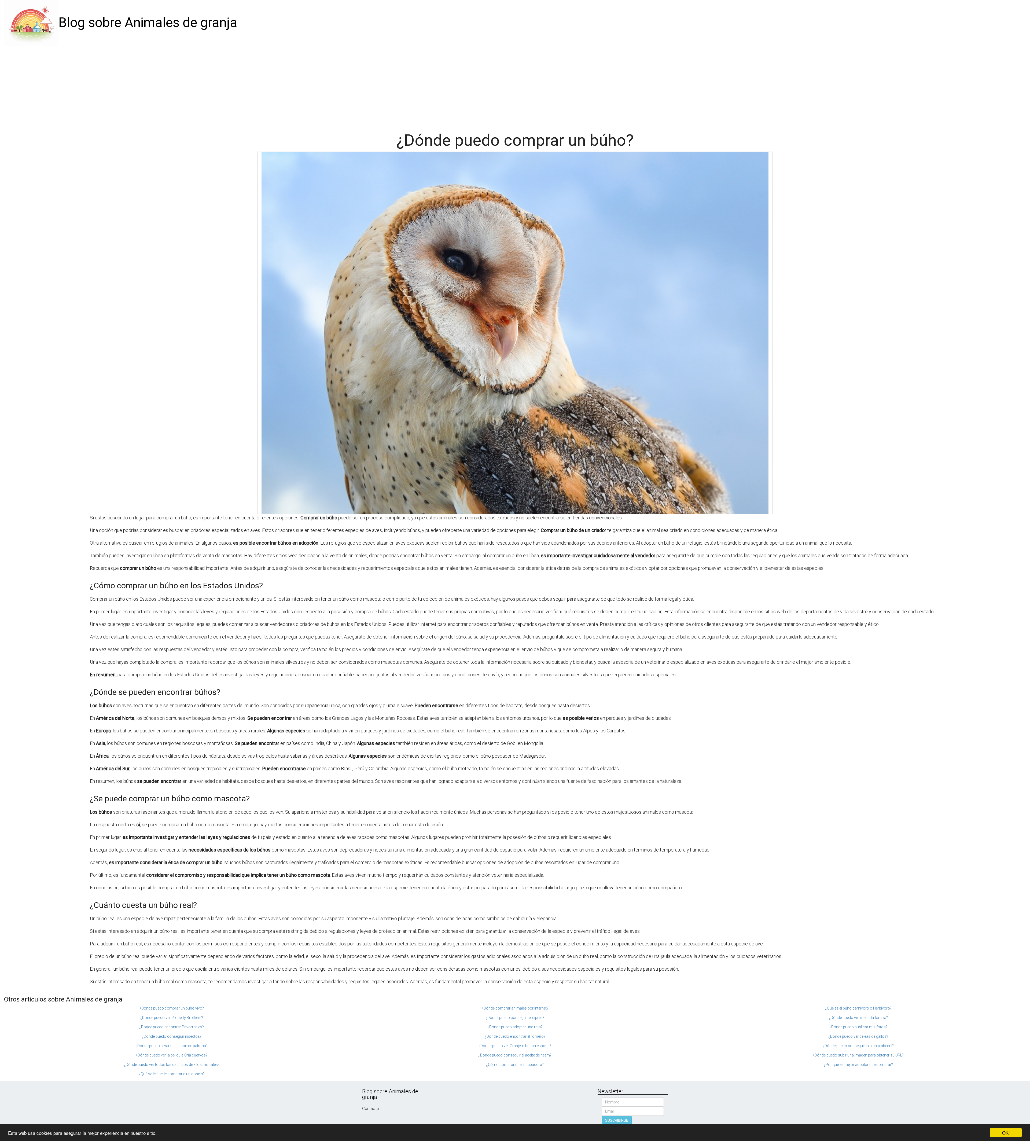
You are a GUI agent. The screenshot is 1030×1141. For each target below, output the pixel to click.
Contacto (370, 1108)
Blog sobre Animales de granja (147, 22)
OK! (1006, 1132)
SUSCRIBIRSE (616, 1120)
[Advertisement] (515, 85)
